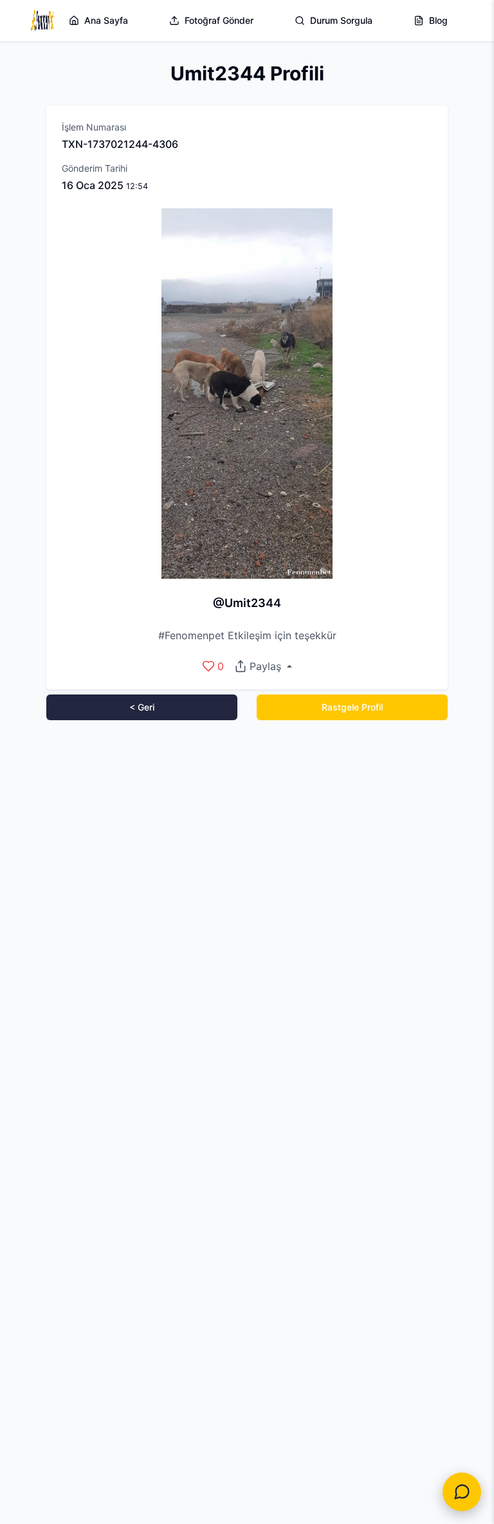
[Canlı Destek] (462, 1492)
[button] (262, 666)
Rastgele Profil (352, 707)
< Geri (141, 707)
